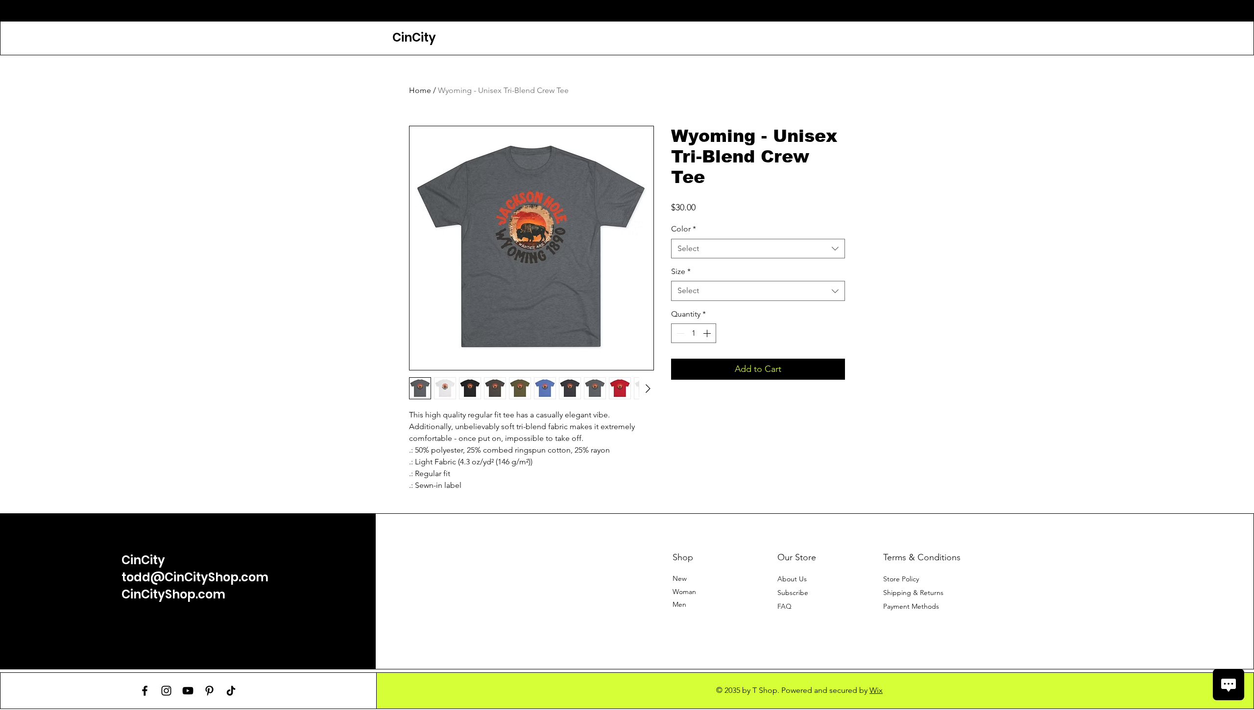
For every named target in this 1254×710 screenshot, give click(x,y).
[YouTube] (187, 690)
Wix (876, 690)
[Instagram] (166, 690)
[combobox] (758, 248)
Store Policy (901, 578)
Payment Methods (912, 606)
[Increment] (708, 333)
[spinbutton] (693, 333)
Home (420, 90)
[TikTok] (231, 690)
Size (681, 271)
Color (683, 228)
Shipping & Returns (913, 592)
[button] (792, 592)
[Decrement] (679, 333)
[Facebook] (144, 690)
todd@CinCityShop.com (194, 577)
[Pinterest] (209, 690)
